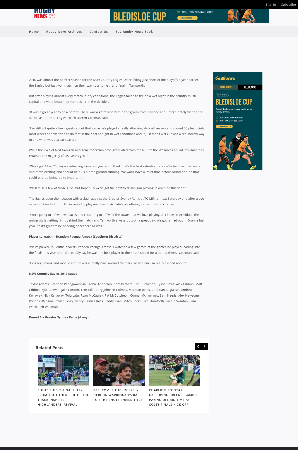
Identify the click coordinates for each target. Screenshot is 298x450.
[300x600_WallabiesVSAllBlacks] (237, 169)
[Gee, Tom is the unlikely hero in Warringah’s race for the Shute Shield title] (119, 370)
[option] (63, 381)
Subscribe (288, 4)
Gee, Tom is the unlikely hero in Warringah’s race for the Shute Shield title (118, 395)
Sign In (271, 4)
